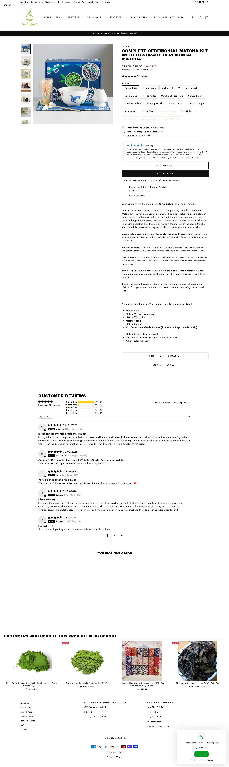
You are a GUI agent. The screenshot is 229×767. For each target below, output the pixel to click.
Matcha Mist (130, 111)
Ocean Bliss (130, 88)
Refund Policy (26, 711)
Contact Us (50, 2)
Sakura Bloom (195, 96)
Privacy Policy (26, 716)
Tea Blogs (105, 2)
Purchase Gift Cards (169, 17)
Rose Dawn (130, 119)
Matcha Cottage (167, 111)
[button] (129, 76)
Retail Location (64, 2)
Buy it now (165, 173)
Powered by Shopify (114, 757)
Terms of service (27, 720)
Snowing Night (196, 103)
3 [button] (114, 535)
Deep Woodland (133, 103)
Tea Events (139, 17)
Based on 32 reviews (49, 405)
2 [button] (111, 535)
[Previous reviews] (124, 151)
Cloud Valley (149, 96)
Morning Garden (155, 103)
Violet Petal (148, 111)
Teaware (74, 17)
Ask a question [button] (181, 402)
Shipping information (165, 356)
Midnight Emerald (187, 88)
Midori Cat (167, 88)
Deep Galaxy (131, 96)
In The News (37, 2)
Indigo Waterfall (170, 119)
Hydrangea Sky (149, 119)
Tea (59, 17)
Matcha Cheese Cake (172, 96)
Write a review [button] (162, 402)
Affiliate (23, 729)
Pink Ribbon (187, 111)
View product (31, 663)
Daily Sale (95, 17)
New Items (117, 17)
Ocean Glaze (176, 103)
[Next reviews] (206, 151)
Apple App (93, 2)
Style (126, 83)
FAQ (22, 725)
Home (48, 17)
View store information (139, 195)
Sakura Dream (149, 88)
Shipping (126, 69)
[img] (55, 425)
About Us (24, 703)
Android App (80, 2)
